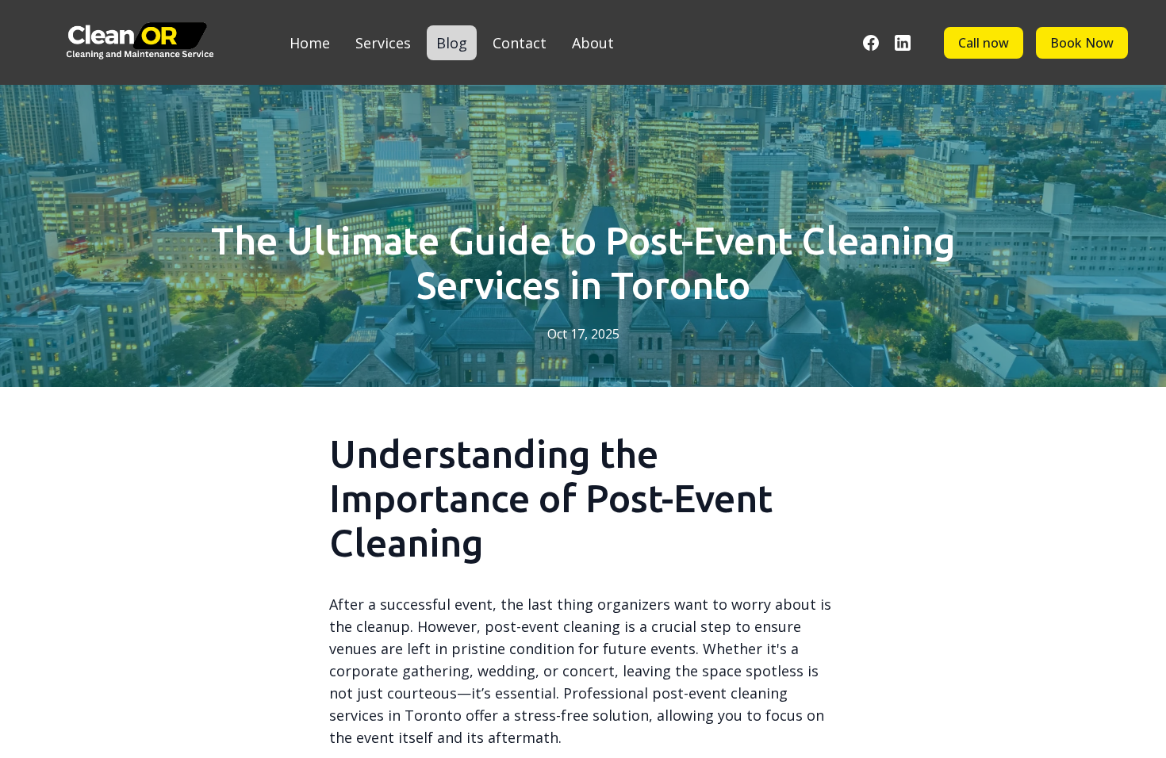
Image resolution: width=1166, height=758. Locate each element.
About (593, 42)
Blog (451, 42)
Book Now (1082, 43)
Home (310, 42)
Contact (520, 42)
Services (383, 42)
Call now (983, 43)
